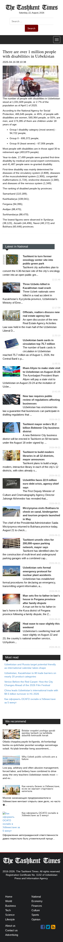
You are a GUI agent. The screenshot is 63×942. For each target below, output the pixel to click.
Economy (37, 901)
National (36, 896)
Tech (8, 910)
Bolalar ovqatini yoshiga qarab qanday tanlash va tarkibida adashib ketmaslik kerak (38, 733)
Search (31, 28)
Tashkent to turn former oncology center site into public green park (38, 260)
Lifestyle (10, 919)
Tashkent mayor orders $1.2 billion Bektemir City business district (41, 428)
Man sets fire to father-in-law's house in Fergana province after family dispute (41, 599)
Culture (35, 910)
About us (10, 925)
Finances (36, 905)
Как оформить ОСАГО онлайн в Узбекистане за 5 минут (40, 814)
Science (10, 914)
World (8, 901)
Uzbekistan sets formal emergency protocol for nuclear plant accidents (37, 571)
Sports (35, 914)
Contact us (11, 930)
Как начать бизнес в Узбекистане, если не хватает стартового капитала (41, 788)
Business (10, 905)
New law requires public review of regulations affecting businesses (41, 400)
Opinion (35, 919)
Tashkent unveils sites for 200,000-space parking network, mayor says (38, 543)
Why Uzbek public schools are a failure (39, 757)
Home (8, 896)
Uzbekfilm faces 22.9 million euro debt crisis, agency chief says (41, 484)
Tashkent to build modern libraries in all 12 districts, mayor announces (38, 455)
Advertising (11, 934)
